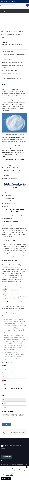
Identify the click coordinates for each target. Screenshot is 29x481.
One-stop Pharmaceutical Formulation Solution (12, 66)
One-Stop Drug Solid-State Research (11, 45)
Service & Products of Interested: (12, 388)
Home (2, 31)
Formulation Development (18, 31)
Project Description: (8, 411)
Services (7, 31)
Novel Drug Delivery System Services (11, 62)
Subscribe (7, 456)
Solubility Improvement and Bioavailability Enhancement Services (13, 55)
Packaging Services (6, 59)
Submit (6, 424)
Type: (4, 396)
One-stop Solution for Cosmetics (10, 70)
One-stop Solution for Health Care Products (11, 74)
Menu (3, 11)
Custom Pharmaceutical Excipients (11, 78)
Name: (4, 365)
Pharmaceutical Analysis (8, 51)
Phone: (4, 373)
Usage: (4, 403)
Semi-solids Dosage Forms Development (12, 34)
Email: (4, 380)
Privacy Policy (9, 475)
